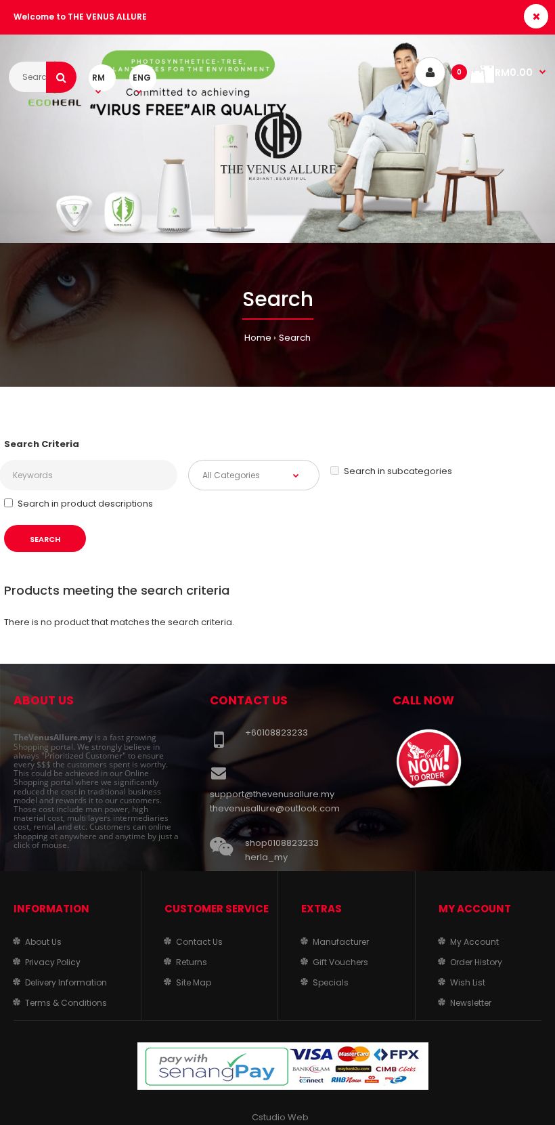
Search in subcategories (398, 471)
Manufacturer (341, 942)
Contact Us (199, 942)
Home (257, 337)
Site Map (193, 982)
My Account (474, 942)
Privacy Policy (53, 962)
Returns (191, 962)
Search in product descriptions (85, 503)
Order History (476, 962)
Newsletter (470, 1003)
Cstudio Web (280, 1117)
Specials (331, 982)
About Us (43, 942)
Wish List (467, 982)
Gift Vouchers (340, 962)
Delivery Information (66, 982)
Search (295, 337)
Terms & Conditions (66, 1003)
